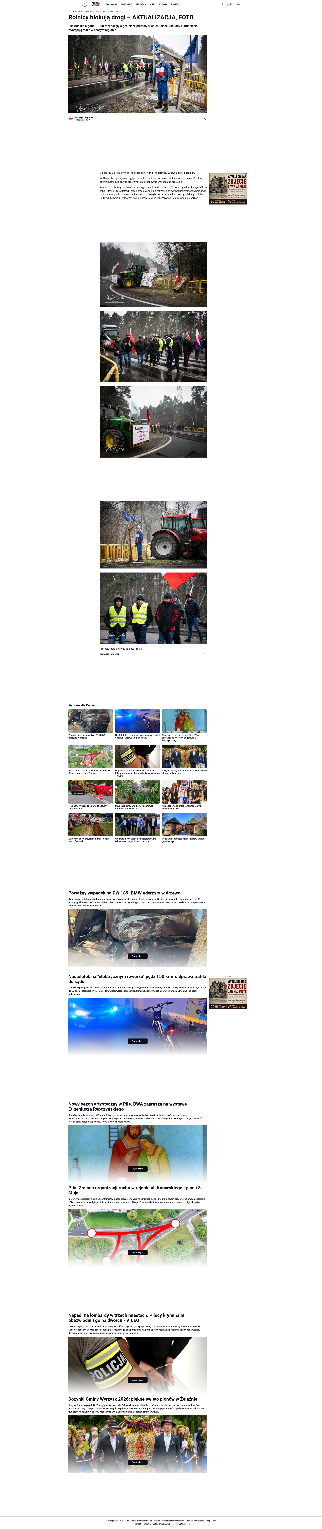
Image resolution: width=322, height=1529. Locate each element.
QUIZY (152, 4)
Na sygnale (126, 4)
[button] (229, 4)
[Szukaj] (222, 4)
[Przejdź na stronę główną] (84, 6)
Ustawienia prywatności (163, 1524)
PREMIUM (163, 4)
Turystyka (141, 4)
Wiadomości (111, 4)
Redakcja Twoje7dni (83, 117)
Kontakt (175, 4)
